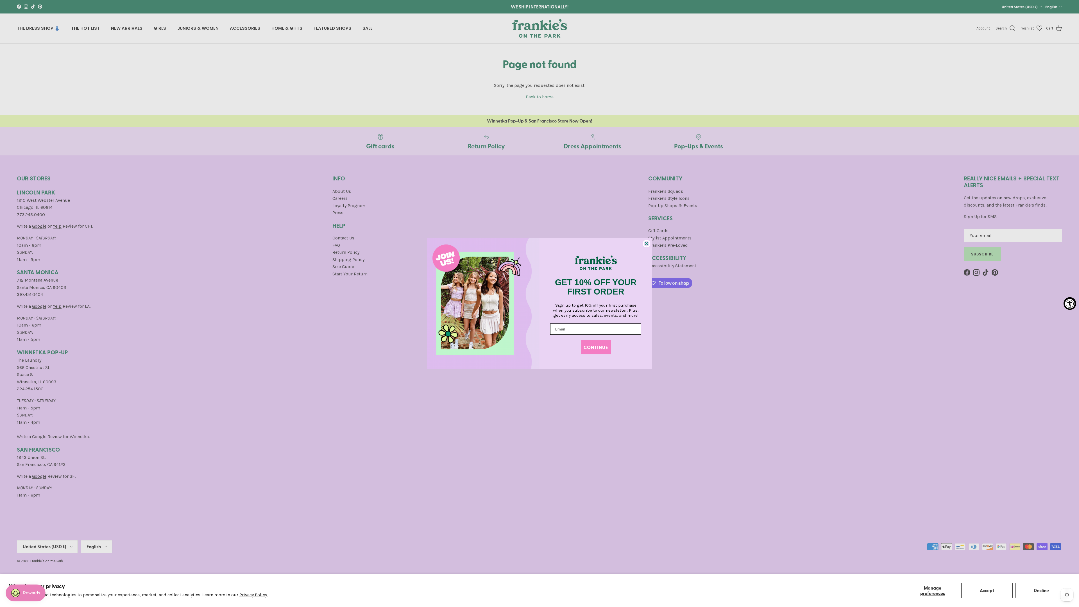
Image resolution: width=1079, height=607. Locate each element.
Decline (1041, 590)
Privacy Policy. (253, 594)
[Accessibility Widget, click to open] (1070, 303)
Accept (987, 590)
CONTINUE (596, 347)
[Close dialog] (646, 244)
